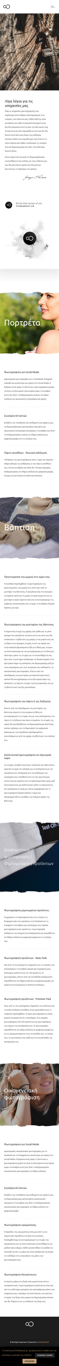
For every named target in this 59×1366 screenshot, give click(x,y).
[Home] (7, 10)
